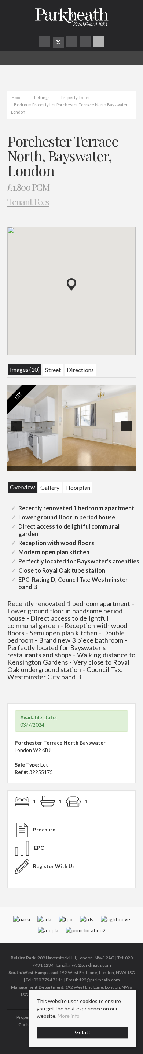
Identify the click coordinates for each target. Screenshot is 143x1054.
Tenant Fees (28, 201)
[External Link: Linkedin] (86, 42)
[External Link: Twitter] (58, 42)
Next (128, 430)
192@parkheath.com (99, 980)
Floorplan (77, 487)
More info (69, 1016)
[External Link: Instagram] (72, 42)
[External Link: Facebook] (45, 42)
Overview (22, 487)
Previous (18, 430)
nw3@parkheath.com (90, 965)
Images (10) (25, 369)
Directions (80, 369)
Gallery (49, 487)
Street (53, 369)
